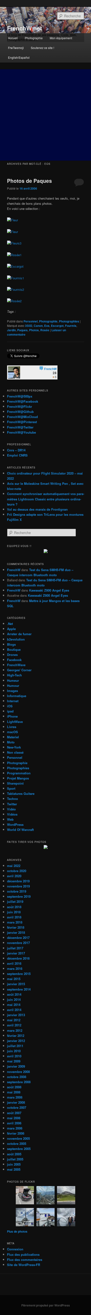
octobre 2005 (16, 1143)
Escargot (57, 325)
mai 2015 (13, 978)
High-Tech (14, 675)
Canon (38, 325)
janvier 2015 (16, 984)
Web (10, 819)
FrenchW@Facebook (22, 401)
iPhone (12, 716)
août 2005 (14, 1154)
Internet (12, 701)
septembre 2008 (19, 1082)
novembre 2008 (18, 1071)
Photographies (69, 321)
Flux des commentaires (24, 1259)
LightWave (15, 721)
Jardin (11, 330)
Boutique (14, 649)
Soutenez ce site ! (42, 48)
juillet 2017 (15, 948)
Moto (11, 742)
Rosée (44, 330)
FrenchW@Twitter (20, 427)
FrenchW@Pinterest (22, 421)
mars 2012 (14, 1030)
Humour (13, 685)
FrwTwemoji (16, 48)
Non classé (15, 752)
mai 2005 (13, 1169)
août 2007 (14, 1112)
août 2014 (14, 994)
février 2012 (15, 1035)
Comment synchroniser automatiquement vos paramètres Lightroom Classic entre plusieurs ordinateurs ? (45, 498)
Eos (47, 325)
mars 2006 (14, 1128)
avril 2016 (14, 963)
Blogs (11, 644)
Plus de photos (17, 1231)
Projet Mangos (18, 778)
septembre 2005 (19, 1148)
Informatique (16, 695)
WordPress (15, 824)
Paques (22, 330)
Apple (11, 628)
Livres (11, 726)
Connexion (15, 1249)
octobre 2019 (16, 891)
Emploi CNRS (17, 455)
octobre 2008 (16, 1076)
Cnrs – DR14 (16, 450)
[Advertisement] (45, 115)
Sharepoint (15, 783)
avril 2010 (14, 1056)
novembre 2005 (18, 1138)
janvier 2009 (16, 1066)
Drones (12, 654)
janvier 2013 (16, 1015)
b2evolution (16, 639)
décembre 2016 (18, 958)
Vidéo (11, 809)
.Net (10, 623)
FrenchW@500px (19, 396)
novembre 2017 (18, 942)
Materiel (13, 737)
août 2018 (14, 907)
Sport (11, 788)
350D (28, 325)
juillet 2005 (15, 1159)
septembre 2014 (19, 989)
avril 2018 (14, 917)
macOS (12, 732)
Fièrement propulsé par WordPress (45, 1305)
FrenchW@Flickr (19, 406)
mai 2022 (13, 865)
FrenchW (13, 569)
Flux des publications (23, 1254)
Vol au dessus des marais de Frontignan (37, 509)
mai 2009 (13, 1061)
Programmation (19, 773)
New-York (14, 747)
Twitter (12, 804)
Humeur (13, 680)
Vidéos (12, 814)
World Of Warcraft (20, 829)
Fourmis (70, 325)
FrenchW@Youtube (21, 432)
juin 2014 (14, 999)
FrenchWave (16, 664)
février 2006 (15, 1133)
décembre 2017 (18, 937)
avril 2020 (14, 876)
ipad (10, 711)
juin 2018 (14, 912)
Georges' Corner (19, 670)
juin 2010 (14, 1051)
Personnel (31, 321)
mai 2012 (13, 1020)
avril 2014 (14, 1009)
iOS (10, 706)
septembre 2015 (19, 973)
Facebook (14, 659)
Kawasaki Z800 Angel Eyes (49, 590)
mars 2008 (14, 1097)
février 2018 (15, 927)
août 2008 (14, 1087)
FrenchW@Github (20, 411)
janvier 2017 (16, 953)
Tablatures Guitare (20, 793)
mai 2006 (13, 1118)
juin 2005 (14, 1164)
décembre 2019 (18, 881)
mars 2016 (14, 968)
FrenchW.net (24, 28)
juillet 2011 (15, 1045)
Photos (34, 330)
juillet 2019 (15, 901)
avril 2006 (14, 1123)
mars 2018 (14, 922)
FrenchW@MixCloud (22, 416)
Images (12, 690)
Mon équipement (61, 38)
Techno (12, 798)
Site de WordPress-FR (23, 1264)
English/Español (19, 57)
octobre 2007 (16, 1107)
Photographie (34, 38)
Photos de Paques (29, 180)
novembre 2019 (18, 886)
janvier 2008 (16, 1102)
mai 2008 (13, 1092)
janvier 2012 (16, 1040)
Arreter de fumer (19, 634)
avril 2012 (14, 1025)
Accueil (13, 38)
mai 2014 (13, 1004)
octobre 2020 (16, 870)
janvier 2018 (16, 932)
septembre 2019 (19, 896)
